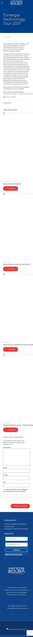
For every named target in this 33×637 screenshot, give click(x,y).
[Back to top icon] (16, 627)
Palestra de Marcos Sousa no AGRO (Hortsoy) (18, 425)
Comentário (7, 447)
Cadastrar (16, 550)
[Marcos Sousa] (16, 2)
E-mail (5, 475)
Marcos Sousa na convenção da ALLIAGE (16, 264)
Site (4, 482)
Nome (5, 467)
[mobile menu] (30, 2)
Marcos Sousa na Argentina (12, 184)
